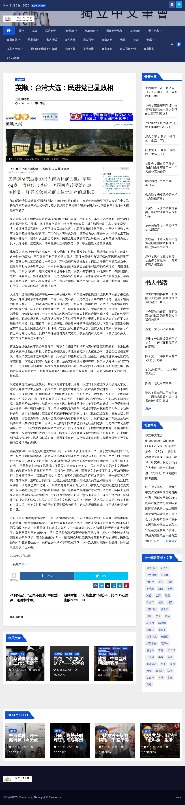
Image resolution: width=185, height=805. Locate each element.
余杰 (160, 581)
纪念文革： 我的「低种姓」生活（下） (159, 740)
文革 (158, 616)
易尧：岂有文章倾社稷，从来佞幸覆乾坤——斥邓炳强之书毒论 (161, 260)
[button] (172, 44)
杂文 (77, 654)
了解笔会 (69, 30)
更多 (148, 408)
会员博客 (149, 48)
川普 (170, 602)
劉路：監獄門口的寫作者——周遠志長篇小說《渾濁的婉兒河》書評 (161, 396)
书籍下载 (70, 48)
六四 (170, 581)
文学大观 (70, 39)
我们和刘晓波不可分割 (44, 48)
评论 (22, 654)
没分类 (13, 731)
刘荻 (170, 588)
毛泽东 (164, 643)
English (13, 57)
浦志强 (150, 650)
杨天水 (150, 622)
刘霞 (149, 595)
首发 (136, 39)
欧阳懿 (164, 636)
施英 (167, 616)
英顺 (42, 103)
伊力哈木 (152, 575)
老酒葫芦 (152, 664)
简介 (21, 30)
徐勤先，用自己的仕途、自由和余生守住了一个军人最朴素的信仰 (161, 167)
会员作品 (12, 39)
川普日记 (152, 609)
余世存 (150, 581)
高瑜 (149, 684)
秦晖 (160, 657)
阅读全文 (171, 540)
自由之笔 (107, 39)
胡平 (163, 664)
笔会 (170, 657)
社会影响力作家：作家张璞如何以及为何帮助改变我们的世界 (161, 315)
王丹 (160, 650)
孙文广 (150, 602)
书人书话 (51, 39)
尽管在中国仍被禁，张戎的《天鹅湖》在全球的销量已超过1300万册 (161, 298)
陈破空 (150, 677)
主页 (34, 30)
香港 (160, 677)
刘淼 (160, 588)
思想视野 (33, 39)
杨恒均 (162, 622)
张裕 (149, 616)
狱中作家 (154, 30)
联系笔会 (50, 30)
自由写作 (88, 39)
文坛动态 (135, 30)
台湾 (158, 595)
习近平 (164, 568)
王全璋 (171, 650)
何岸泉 (164, 575)
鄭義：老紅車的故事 (158, 383)
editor (25, 98)
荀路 (172, 664)
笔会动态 (90, 30)
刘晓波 (150, 588)
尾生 (160, 602)
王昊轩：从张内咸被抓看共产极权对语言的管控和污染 (161, 212)
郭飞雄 (159, 670)
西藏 (149, 670)
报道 (125, 648)
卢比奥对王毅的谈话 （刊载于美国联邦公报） (114, 740)
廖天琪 (164, 609)
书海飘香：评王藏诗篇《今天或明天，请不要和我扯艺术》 (161, 92)
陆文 (170, 670)
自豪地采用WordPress (15, 797)
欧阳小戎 (152, 636)
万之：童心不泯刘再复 (160, 329)
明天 (122, 39)
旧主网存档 (14, 48)
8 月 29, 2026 (110, 747)
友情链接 (88, 48)
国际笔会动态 (114, 30)
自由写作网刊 (128, 48)
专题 (150, 39)
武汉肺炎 (152, 643)
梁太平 (162, 629)
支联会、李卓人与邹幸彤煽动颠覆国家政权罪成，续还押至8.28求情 (161, 243)
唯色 (167, 595)
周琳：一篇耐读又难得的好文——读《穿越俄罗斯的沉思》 (161, 342)
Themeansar (55, 797)
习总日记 (152, 568)
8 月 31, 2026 (20, 747)
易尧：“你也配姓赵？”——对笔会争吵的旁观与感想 (68, 665)
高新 (170, 677)
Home (178, 797)
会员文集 (107, 48)
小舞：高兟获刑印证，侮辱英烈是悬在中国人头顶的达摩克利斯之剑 (161, 109)
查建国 (150, 629)
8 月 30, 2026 (65, 747)
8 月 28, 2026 (155, 747)
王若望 (150, 657)
